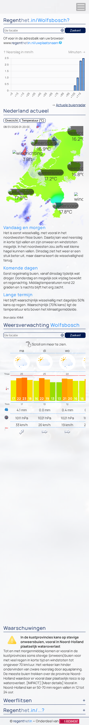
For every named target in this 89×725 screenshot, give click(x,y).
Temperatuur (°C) (33, 120)
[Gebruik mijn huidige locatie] (62, 30)
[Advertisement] (44, 484)
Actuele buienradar (71, 105)
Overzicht (11, 120)
